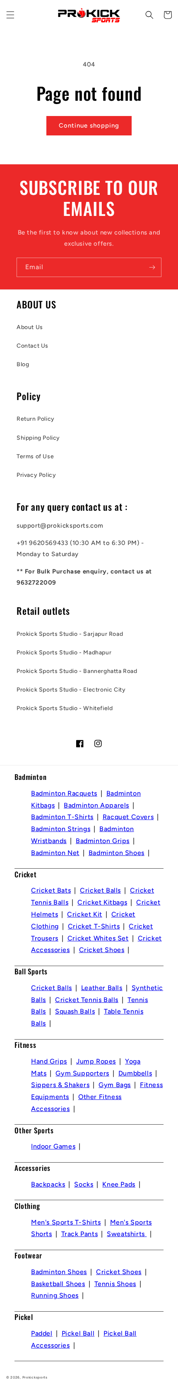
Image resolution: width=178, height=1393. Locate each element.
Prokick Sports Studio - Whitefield (65, 708)
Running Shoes (55, 1295)
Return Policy (36, 418)
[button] (10, 15)
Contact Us (32, 345)
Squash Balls (75, 1011)
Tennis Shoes (115, 1284)
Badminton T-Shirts (62, 817)
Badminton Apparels (96, 805)
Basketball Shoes (58, 1284)
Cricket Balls (100, 890)
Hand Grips (49, 1061)
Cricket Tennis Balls (86, 1000)
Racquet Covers (128, 817)
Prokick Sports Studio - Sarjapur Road (70, 633)
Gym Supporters (82, 1073)
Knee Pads (118, 1184)
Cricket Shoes (102, 950)
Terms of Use (35, 456)
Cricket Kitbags (102, 902)
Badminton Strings (60, 829)
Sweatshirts (127, 1234)
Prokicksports (35, 1377)
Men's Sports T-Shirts (66, 1222)
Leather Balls (102, 988)
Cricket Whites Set (98, 938)
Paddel (42, 1333)
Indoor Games (53, 1146)
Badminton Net (55, 853)
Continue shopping (89, 125)
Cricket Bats (51, 890)
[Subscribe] (152, 267)
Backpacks (48, 1184)
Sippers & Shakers (60, 1085)
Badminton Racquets (64, 793)
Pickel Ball (78, 1333)
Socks (83, 1184)
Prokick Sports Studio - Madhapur (64, 652)
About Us (30, 327)
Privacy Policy (36, 475)
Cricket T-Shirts (94, 926)
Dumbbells (135, 1073)
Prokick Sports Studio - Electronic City (71, 689)
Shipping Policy (38, 437)
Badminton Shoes (116, 853)
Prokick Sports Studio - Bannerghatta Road (77, 671)
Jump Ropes (96, 1061)
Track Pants (79, 1234)
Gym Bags (115, 1085)
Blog (23, 364)
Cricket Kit (84, 914)
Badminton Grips (103, 841)
